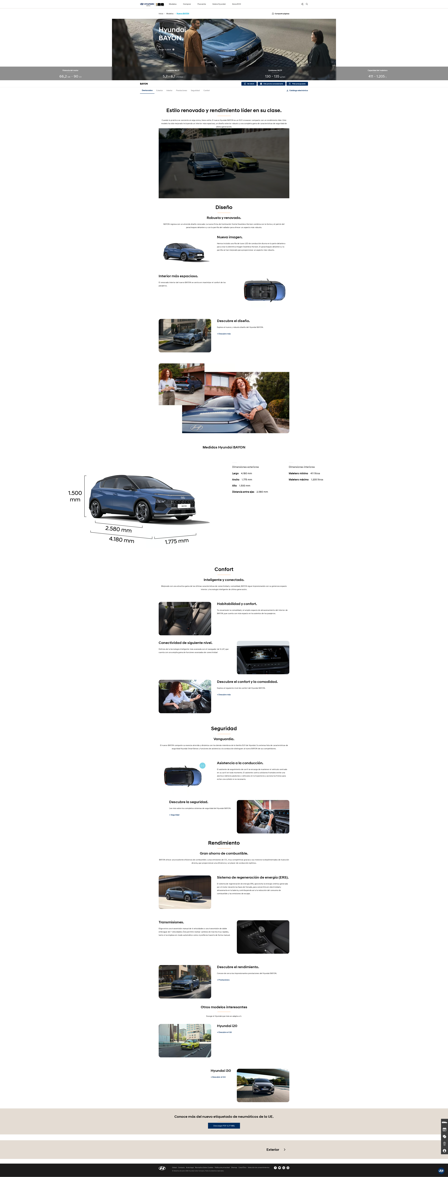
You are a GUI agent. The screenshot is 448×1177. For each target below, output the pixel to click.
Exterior (159, 90)
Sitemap (234, 1167)
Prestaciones (181, 90)
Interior (169, 90)
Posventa (202, 4)
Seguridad (195, 90)
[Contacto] (444, 1150)
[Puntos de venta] (444, 1143)
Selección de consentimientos (258, 1167)
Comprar (187, 4)
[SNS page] (302, 4)
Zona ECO (236, 4)
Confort (206, 90)
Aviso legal (190, 1167)
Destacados (147, 90)
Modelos (173, 4)
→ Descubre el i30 (218, 1077)
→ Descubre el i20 (224, 1032)
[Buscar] (307, 4)
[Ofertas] (444, 1136)
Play (224, 163)
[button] (441, 1171)
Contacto (181, 1167)
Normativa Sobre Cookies (204, 1167)
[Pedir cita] (444, 1129)
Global (174, 1167)
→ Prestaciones (223, 980)
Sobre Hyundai (219, 4)
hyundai (152, 4)
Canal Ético (242, 1167)
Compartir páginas (282, 14)
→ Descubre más (224, 334)
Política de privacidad (222, 1167)
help (173, 49)
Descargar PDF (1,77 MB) (224, 1126)
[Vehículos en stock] (444, 1122)
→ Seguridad (174, 815)
